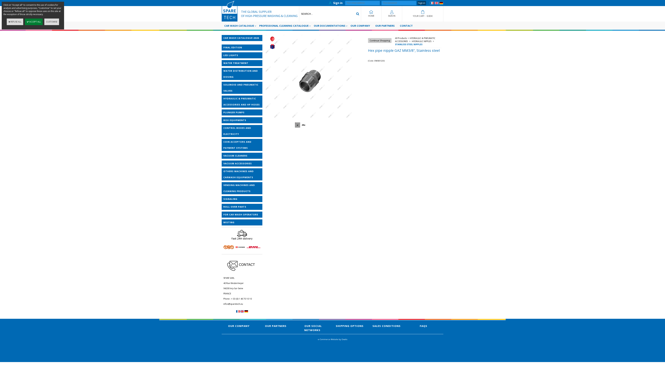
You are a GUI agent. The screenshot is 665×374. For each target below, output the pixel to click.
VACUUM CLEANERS (235, 155)
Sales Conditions (387, 326)
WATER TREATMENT (235, 63)
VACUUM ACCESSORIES (237, 163)
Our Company (360, 25)
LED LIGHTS (230, 55)
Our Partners (385, 25)
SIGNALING (230, 199)
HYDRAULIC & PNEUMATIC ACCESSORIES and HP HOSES (241, 101)
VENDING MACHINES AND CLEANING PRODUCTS (239, 188)
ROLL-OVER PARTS (234, 206)
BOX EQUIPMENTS (234, 120)
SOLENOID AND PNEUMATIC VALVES (240, 87)
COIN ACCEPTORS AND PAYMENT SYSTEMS (237, 144)
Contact (406, 25)
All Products (401, 38)
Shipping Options (349, 326)
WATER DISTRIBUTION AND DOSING (240, 73)
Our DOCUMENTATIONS (329, 25)
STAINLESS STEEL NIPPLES (408, 44)
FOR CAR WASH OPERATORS (240, 214)
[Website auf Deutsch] (441, 3)
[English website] (436, 3)
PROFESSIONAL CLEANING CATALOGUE (284, 25)
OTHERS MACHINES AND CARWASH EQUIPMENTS (238, 174)
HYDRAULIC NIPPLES (421, 41)
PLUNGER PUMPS (234, 112)
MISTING (228, 222)
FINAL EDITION (232, 47)
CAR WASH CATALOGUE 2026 (241, 37)
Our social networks (313, 328)
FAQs (423, 326)
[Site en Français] (432, 3)
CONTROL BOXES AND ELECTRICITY (237, 131)
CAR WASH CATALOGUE (239, 25)
